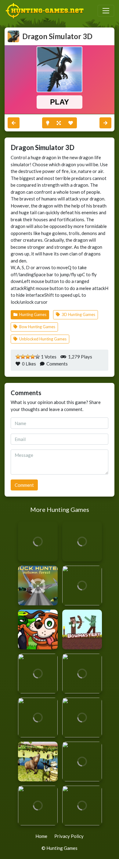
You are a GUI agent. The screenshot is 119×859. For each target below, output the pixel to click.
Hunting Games (32, 314)
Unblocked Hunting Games (42, 338)
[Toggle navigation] (106, 11)
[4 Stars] (32, 356)
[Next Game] (14, 123)
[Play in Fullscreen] (59, 123)
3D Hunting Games (78, 314)
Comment (24, 485)
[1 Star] (18, 356)
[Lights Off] (47, 123)
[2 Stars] (22, 356)
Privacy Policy (69, 836)
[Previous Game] (105, 123)
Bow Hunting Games (36, 326)
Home (41, 836)
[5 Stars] (37, 356)
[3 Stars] (27, 356)
